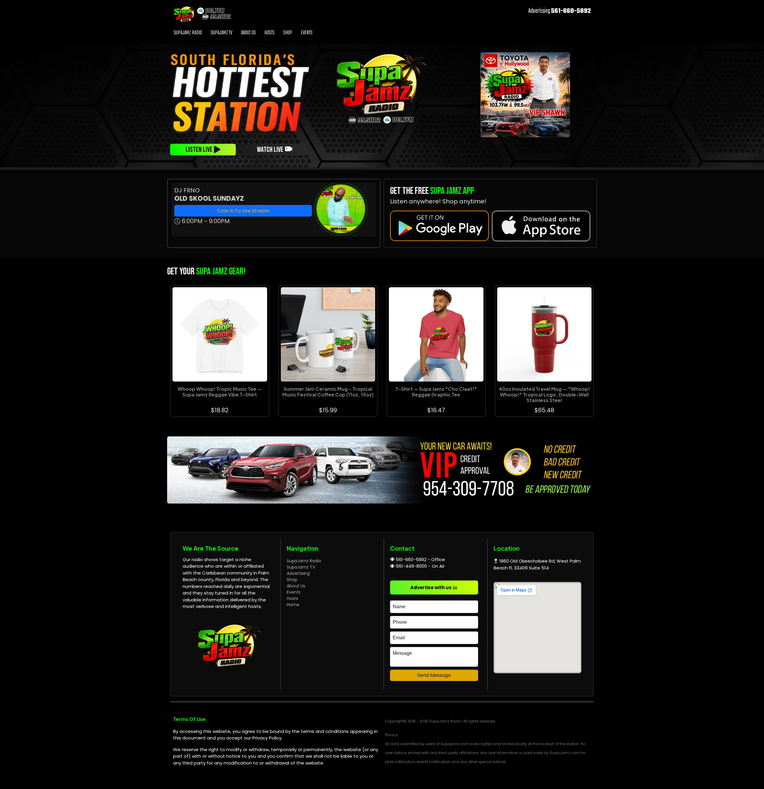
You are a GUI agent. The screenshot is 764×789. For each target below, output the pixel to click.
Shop (287, 33)
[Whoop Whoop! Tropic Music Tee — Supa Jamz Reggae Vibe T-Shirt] (219, 334)
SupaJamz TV (221, 33)
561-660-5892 (571, 11)
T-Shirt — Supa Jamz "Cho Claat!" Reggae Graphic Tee (436, 392)
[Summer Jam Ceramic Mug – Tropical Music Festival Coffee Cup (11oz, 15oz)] (328, 334)
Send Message (434, 675)
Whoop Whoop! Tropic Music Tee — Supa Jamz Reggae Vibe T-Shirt (220, 392)
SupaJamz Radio (188, 33)
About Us (248, 33)
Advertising (298, 573)
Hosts (269, 33)
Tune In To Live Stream (243, 210)
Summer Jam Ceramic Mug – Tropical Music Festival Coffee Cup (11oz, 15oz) (328, 392)
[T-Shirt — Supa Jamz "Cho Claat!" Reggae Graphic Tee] (436, 334)
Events (306, 33)
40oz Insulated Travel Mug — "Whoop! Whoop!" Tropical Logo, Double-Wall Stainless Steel (544, 394)
